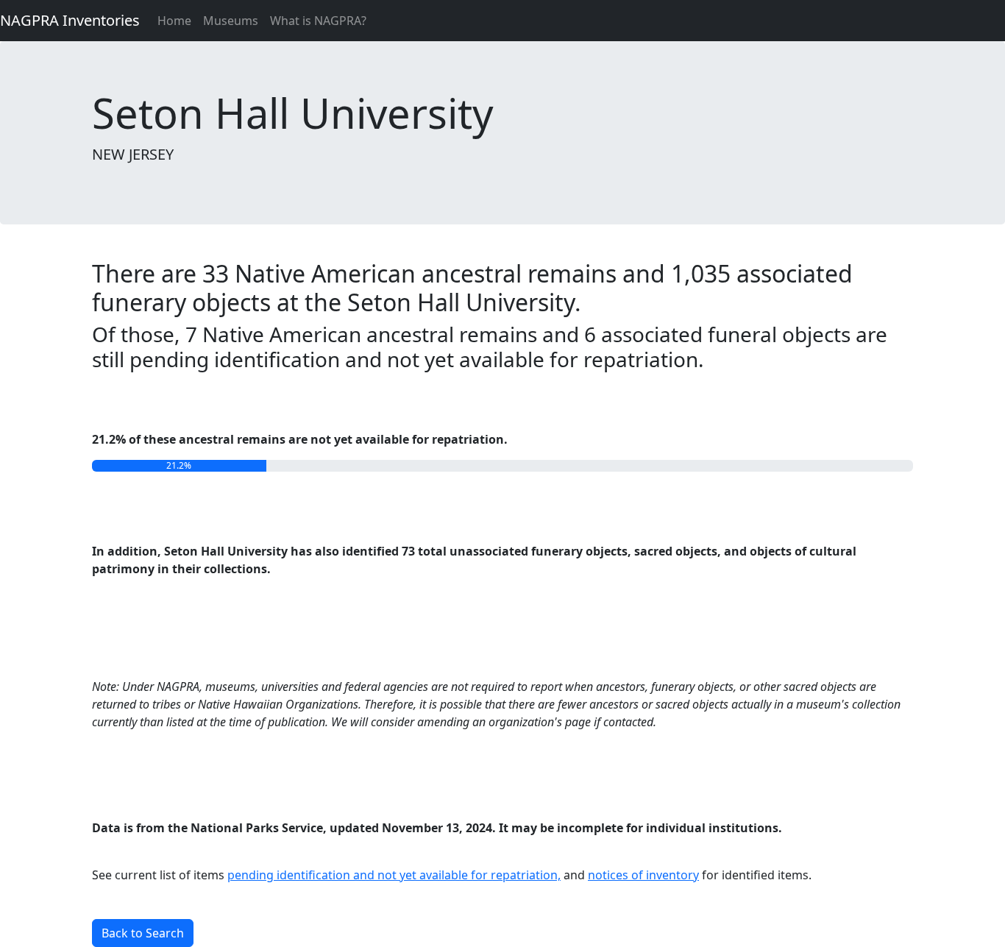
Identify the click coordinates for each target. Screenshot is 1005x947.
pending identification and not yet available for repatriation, (394, 875)
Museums (230, 21)
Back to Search (143, 933)
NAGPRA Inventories (70, 20)
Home (174, 21)
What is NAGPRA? (318, 21)
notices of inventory (643, 875)
